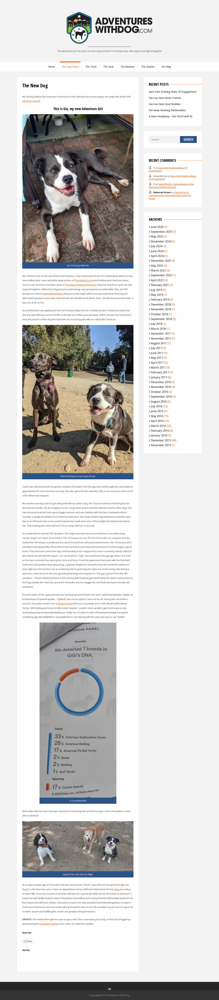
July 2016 (156, 406)
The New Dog (69, 66)
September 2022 (161, 275)
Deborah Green (162, 192)
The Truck (90, 66)
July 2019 (156, 290)
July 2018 (156, 324)
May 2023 (157, 266)
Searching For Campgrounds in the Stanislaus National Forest (171, 186)
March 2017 (158, 367)
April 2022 (157, 280)
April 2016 (157, 421)
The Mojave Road (84, 280)
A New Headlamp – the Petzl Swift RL (171, 116)
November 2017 (161, 338)
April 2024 (157, 256)
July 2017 (156, 348)
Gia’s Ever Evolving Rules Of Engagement (173, 91)
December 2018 (161, 304)
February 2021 (160, 285)
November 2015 (161, 445)
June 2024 (157, 251)
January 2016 (159, 435)
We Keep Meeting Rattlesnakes (167, 110)
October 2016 (159, 392)
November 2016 (161, 387)
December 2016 (161, 382)
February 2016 (160, 430)
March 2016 (158, 426)
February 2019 (160, 299)
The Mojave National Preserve (80, 284)
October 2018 (159, 314)
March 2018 (158, 329)
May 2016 (157, 416)
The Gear (108, 66)
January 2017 (159, 377)
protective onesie (49, 923)
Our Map (166, 66)
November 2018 (161, 309)
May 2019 (157, 295)
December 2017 (161, 333)
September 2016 (161, 396)
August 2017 (159, 343)
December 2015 (161, 440)
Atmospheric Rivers (53, 293)
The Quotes (147, 66)
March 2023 (158, 270)
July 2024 (156, 246)
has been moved (31, 101)
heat (25, 889)
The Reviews (127, 66)
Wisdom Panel (65, 603)
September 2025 (161, 232)
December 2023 (161, 261)
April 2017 (157, 362)
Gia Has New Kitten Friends (165, 97)
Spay (117, 889)
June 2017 (157, 353)
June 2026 (157, 227)
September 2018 (161, 319)
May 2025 (157, 236)
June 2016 (157, 411)
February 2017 (160, 372)
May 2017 (157, 358)
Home (51, 66)
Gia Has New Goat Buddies (165, 104)
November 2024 (161, 241)
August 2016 (159, 401)
